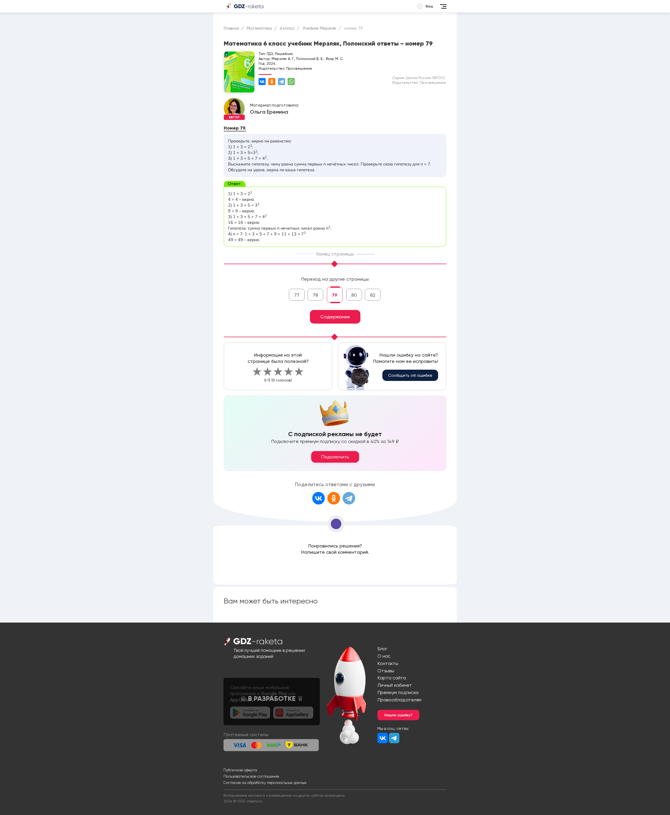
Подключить (335, 457)
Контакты (387, 663)
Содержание (335, 316)
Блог (382, 648)
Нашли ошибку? (398, 715)
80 (354, 295)
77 (296, 295)
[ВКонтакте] (262, 81)
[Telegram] (281, 81)
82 (372, 295)
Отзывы (385, 670)
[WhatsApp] (291, 81)
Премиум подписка (397, 692)
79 (334, 295)
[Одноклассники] (271, 81)
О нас (383, 656)
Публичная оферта (240, 770)
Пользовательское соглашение (251, 776)
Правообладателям (399, 699)
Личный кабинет (394, 685)
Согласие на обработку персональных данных (265, 782)
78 (315, 295)
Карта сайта (391, 677)
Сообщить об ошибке (410, 375)
